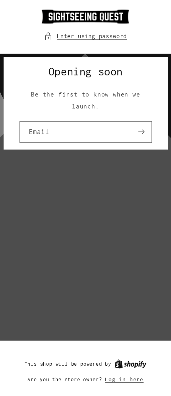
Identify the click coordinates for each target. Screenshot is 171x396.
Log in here (124, 379)
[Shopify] (131, 364)
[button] (85, 36)
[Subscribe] (141, 132)
